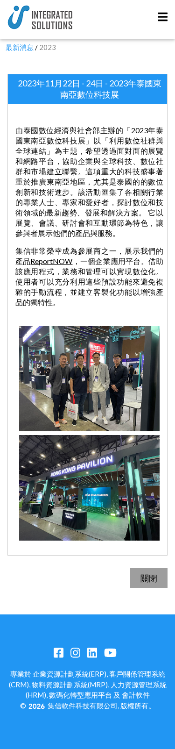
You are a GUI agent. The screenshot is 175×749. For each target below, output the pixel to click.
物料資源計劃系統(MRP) (70, 684)
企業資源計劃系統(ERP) (69, 674)
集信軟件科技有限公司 (83, 705)
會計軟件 (136, 695)
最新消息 (20, 47)
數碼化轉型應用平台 (80, 695)
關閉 (149, 578)
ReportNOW (51, 261)
